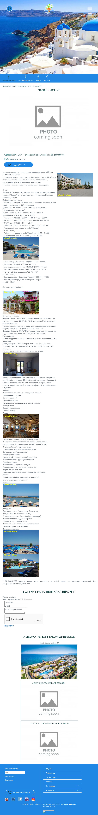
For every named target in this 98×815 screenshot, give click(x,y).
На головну (7, 86)
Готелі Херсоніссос (35, 86)
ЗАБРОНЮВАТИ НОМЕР (19, 165)
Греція (14, 86)
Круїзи (48, 768)
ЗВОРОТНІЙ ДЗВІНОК (21, 792)
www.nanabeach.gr (17, 159)
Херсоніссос (22, 86)
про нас (49, 781)
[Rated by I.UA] (48, 812)
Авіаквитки (50, 773)
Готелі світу (51, 777)
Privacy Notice (49, 806)
